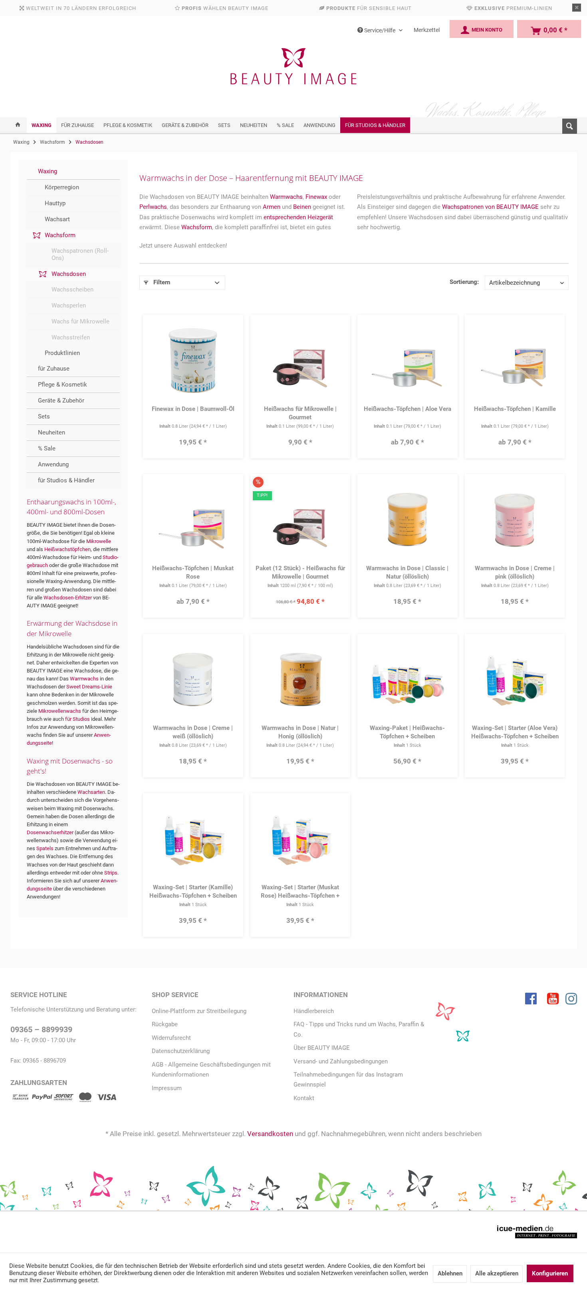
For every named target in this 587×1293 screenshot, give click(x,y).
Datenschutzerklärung (181, 1051)
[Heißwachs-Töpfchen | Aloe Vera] (408, 361)
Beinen (302, 206)
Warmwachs (84, 679)
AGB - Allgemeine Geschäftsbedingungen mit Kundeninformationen (211, 1069)
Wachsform (60, 235)
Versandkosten (270, 1134)
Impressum (167, 1088)
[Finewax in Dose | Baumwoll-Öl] (193, 361)
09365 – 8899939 (41, 1029)
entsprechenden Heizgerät (298, 217)
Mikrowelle (98, 541)
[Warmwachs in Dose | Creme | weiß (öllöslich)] (193, 680)
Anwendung (53, 464)
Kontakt (304, 1098)
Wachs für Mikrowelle (80, 321)
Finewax (316, 196)
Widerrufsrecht (171, 1037)
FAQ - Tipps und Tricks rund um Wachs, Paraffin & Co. (359, 1029)
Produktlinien (62, 353)
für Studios (77, 719)
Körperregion (62, 187)
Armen (271, 206)
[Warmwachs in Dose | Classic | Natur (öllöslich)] (408, 520)
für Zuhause (53, 368)
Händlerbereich (314, 1011)
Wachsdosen (69, 274)
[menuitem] (567, 124)
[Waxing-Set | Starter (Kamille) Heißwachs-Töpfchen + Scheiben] (193, 839)
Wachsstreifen (71, 337)
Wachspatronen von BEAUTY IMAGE (490, 206)
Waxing (47, 171)
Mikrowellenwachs (59, 711)
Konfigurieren (550, 1273)
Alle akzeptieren (496, 1273)
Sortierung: (464, 282)
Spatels (45, 848)
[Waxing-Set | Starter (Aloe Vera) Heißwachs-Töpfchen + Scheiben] (515, 680)
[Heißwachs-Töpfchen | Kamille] (515, 361)
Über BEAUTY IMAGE (322, 1047)
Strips (110, 873)
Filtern (161, 282)
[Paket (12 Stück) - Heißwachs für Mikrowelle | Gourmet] (300, 520)
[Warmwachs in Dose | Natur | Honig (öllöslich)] (300, 680)
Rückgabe (165, 1024)
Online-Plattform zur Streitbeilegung (199, 1011)
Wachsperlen (69, 305)
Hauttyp (55, 203)
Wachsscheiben (72, 289)
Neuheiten (51, 432)
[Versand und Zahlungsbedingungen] (63, 1099)
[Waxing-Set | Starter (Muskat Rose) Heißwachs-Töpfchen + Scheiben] (300, 839)
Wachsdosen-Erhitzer (68, 598)
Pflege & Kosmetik (62, 384)
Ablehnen (450, 1273)
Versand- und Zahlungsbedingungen (341, 1061)
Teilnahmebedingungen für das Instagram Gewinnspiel (348, 1079)
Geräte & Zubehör (61, 400)
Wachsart (57, 219)
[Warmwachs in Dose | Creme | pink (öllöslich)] (515, 520)
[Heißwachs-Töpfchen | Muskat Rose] (193, 520)
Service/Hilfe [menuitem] (380, 30)
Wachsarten (91, 792)
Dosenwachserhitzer (50, 832)
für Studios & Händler (66, 480)
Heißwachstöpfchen (67, 549)
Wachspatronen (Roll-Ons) (80, 254)
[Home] (17, 125)
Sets (44, 416)
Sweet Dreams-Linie (89, 687)
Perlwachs (153, 206)
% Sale (47, 448)
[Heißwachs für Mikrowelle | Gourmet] (300, 361)
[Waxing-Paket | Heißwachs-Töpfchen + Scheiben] (408, 680)
